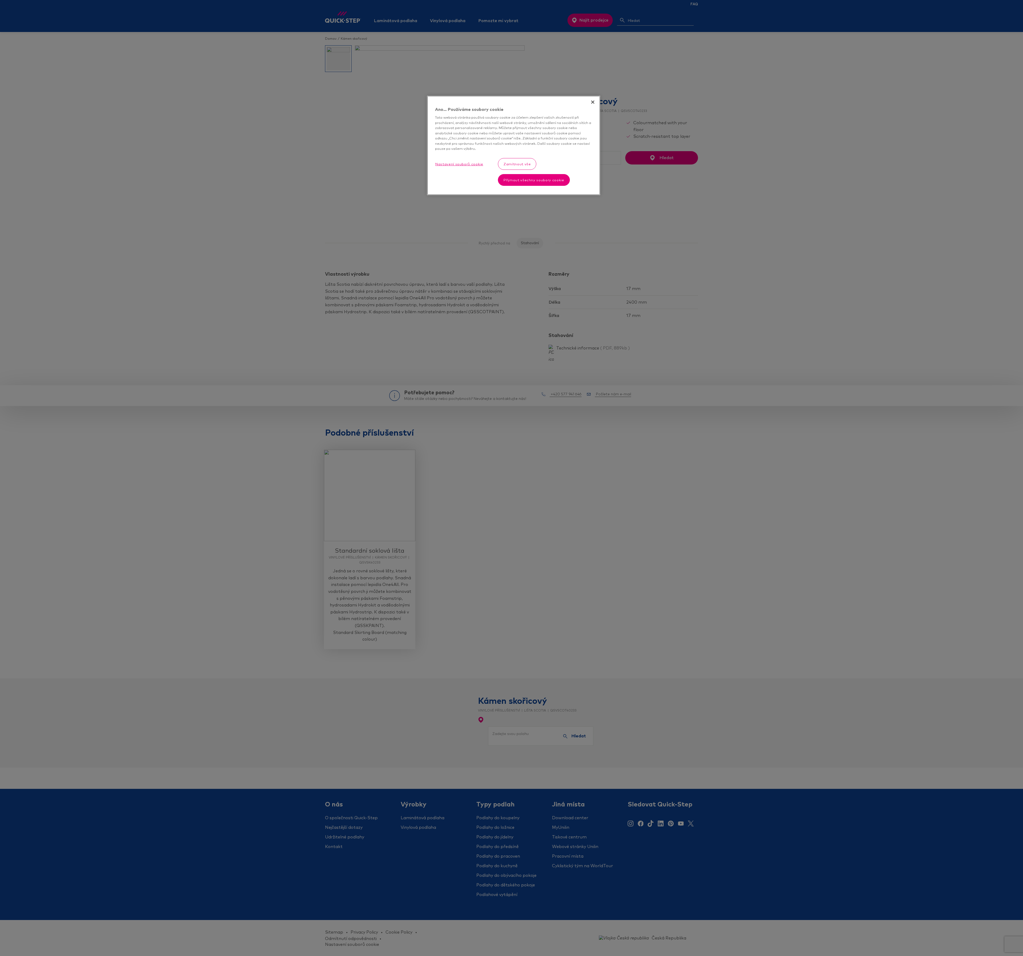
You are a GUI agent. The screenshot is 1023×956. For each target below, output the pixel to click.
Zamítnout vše (517, 164)
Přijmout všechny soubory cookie (534, 180)
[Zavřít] (593, 102)
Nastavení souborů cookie (459, 164)
